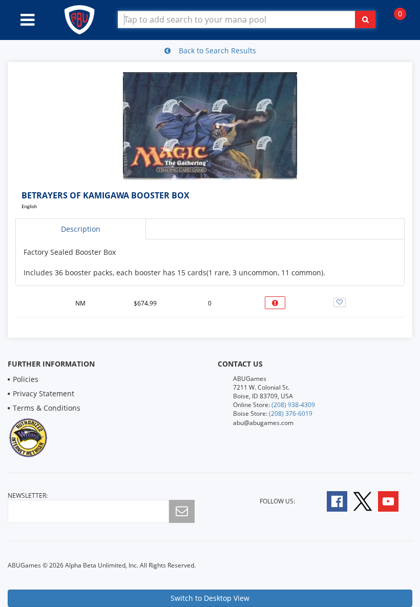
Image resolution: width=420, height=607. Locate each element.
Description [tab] (80, 229)
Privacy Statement (43, 393)
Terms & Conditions (46, 408)
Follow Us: (277, 501)
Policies (25, 379)
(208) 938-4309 (293, 404)
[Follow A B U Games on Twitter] (362, 500)
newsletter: (28, 495)
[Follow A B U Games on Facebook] (330, 500)
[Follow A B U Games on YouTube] (395, 500)
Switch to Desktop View (210, 598)
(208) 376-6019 (290, 413)
